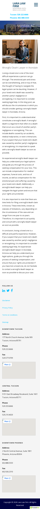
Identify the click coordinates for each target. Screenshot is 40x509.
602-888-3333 (23, 18)
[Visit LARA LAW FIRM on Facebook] (12, 290)
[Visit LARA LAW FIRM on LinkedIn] (3, 290)
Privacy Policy (7, 308)
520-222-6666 (22, 14)
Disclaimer (6, 300)
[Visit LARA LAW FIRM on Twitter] (8, 290)
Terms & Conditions (9, 315)
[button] (37, 5)
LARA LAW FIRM (19, 4)
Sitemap (5, 322)
